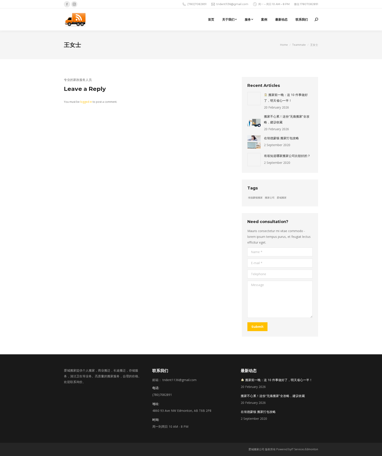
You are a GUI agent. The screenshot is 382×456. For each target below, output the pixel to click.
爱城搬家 (281, 197)
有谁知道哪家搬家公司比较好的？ (287, 156)
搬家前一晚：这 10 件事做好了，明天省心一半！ (286, 98)
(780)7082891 (196, 4)
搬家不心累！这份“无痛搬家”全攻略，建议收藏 (286, 119)
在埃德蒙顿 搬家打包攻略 (281, 138)
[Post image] (254, 98)
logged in (86, 102)
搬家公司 (270, 197)
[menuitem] (211, 19)
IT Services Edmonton (304, 449)
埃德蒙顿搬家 (255, 197)
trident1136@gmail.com (232, 4)
